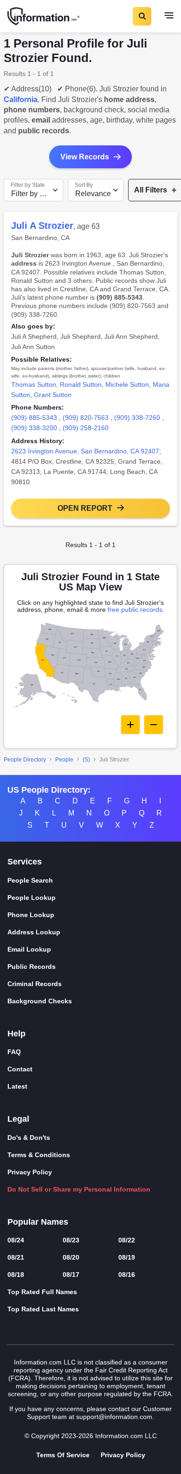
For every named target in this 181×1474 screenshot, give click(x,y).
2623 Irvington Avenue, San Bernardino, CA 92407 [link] (85, 451)
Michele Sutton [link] (127, 384)
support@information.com (114, 1416)
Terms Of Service (63, 1455)
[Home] (44, 16)
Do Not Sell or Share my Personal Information (78, 1189)
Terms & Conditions (38, 1155)
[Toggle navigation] (169, 16)
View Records (84, 157)
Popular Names (37, 1222)
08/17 (71, 1274)
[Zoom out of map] (153, 724)
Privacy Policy (29, 1172)
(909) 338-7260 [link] (137, 417)
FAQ (14, 1052)
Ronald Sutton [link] (81, 384)
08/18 (15, 1274)
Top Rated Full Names (42, 1292)
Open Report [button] (85, 508)
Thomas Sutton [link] (33, 384)
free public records (135, 609)
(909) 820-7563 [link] (86, 417)
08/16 (126, 1274)
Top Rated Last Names (43, 1309)
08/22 (126, 1240)
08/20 (71, 1257)
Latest (17, 1086)
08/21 (15, 1257)
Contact (19, 1069)
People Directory (25, 759)
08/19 (126, 1257)
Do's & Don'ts (28, 1137)
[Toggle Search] (141, 16)
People (64, 759)
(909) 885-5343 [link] (34, 417)
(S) (86, 759)
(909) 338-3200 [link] (34, 428)
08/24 (15, 1240)
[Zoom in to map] (130, 724)
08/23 (71, 1240)
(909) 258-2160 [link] (86, 428)
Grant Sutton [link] (52, 394)
